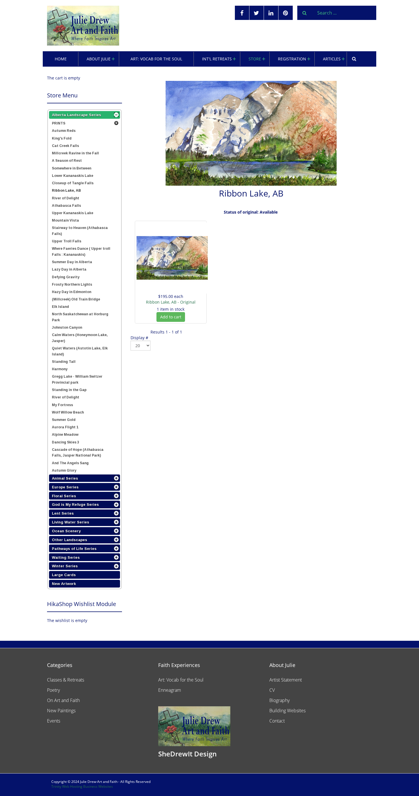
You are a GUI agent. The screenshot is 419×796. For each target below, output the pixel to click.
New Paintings (61, 710)
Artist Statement (285, 680)
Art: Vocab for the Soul (156, 59)
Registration (292, 59)
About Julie (99, 59)
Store (255, 59)
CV (272, 690)
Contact (277, 721)
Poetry (53, 690)
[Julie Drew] (83, 26)
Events (53, 721)
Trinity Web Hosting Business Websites (82, 786)
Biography (279, 700)
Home (61, 59)
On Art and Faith (63, 700)
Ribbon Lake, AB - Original (171, 302)
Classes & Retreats (65, 680)
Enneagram (169, 690)
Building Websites (287, 710)
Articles (332, 59)
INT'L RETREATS (217, 59)
